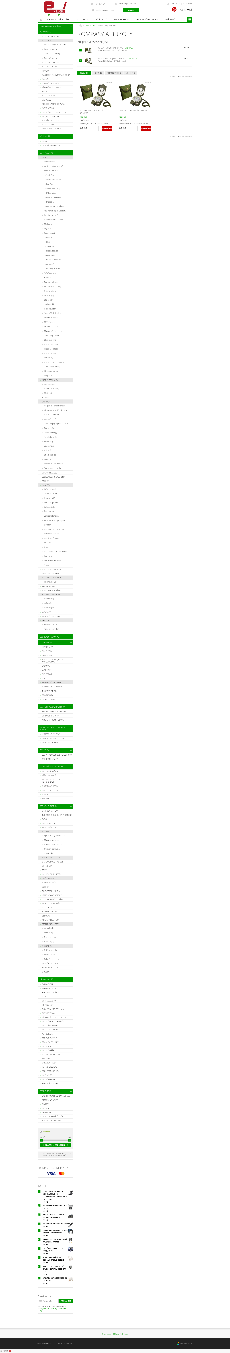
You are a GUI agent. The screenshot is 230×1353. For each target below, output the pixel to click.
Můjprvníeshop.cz (120, 1334)
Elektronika (46, 642)
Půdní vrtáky (49, 428)
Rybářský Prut (49, 827)
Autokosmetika (49, 66)
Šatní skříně (49, 511)
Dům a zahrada (121, 19)
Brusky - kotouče (51, 215)
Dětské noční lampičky (53, 1021)
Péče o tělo (46, 1091)
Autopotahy (48, 124)
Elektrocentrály (50, 340)
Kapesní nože (50, 882)
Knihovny (48, 556)
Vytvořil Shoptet (186, 1343)
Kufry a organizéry (51, 874)
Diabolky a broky (51, 937)
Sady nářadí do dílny (52, 313)
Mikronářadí (51, 193)
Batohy (45, 819)
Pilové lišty (50, 304)
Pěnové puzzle (49, 1038)
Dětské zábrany (49, 1000)
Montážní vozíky (53, 366)
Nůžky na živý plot (51, 414)
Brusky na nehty (50, 1100)
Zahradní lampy (50, 432)
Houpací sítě (49, 498)
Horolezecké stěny (51, 903)
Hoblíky (47, 277)
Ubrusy (47, 547)
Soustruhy (48, 357)
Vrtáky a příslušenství (53, 166)
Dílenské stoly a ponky (54, 362)
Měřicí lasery (49, 322)
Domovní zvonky (50, 573)
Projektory (47, 695)
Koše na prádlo (50, 489)
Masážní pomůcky (51, 840)
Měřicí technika (50, 380)
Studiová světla (50, 771)
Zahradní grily (49, 586)
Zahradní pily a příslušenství (56, 423)
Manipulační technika (53, 331)
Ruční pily (48, 459)
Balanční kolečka (51, 959)
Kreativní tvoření (50, 992)
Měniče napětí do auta (53, 104)
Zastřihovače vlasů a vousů (56, 1096)
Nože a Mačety (49, 878)
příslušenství (49, 775)
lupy (44, 678)
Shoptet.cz (106, 1334)
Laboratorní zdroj (51, 388)
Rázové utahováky (51, 83)
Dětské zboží (46, 979)
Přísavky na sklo (53, 335)
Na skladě (47, 1132)
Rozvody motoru (51, 49)
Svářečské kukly (53, 188)
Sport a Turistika (48, 806)
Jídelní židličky (49, 1067)
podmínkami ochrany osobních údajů (52, 1309)
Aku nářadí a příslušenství (55, 210)
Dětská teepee (49, 1046)
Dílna (45, 157)
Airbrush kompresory (53, 720)
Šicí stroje (47, 674)
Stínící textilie (50, 455)
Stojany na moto (50, 116)
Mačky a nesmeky (50, 920)
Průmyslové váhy (51, 326)
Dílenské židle (50, 353)
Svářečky (50, 175)
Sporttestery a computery (55, 835)
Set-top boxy (48, 699)
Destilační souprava (146, 19)
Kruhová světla (50, 790)
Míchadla (48, 224)
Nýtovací (50, 264)
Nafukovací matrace (52, 538)
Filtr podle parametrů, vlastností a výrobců (54, 1154)
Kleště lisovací (52, 251)
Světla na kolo (50, 954)
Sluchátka (47, 651)
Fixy (44, 996)
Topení (45, 397)
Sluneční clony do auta (54, 112)
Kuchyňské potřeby (51, 594)
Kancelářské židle (51, 533)
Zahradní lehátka (51, 516)
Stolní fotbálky (50, 1029)
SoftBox (46, 794)
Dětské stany (48, 1013)
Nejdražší (98, 73)
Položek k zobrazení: (55, 1145)
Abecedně (130, 73)
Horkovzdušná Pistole (53, 219)
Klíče (44, 91)
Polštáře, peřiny (51, 502)
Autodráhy (47, 1034)
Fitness (45, 831)
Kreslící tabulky (50, 1083)
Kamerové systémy (51, 734)
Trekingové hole (50, 911)
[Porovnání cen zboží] (6, 1351)
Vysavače (46, 100)
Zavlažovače (49, 446)
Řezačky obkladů (53, 268)
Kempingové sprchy (51, 895)
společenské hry (50, 1071)
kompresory (49, 161)
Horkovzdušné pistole (55, 206)
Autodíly (46, 40)
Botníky (47, 524)
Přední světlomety (51, 87)
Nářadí (45, 79)
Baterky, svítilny (50, 811)
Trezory (47, 565)
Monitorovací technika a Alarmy (52, 728)
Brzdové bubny (50, 58)
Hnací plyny (49, 941)
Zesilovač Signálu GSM (53, 477)
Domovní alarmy (50, 742)
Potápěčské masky (51, 891)
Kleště (49, 237)
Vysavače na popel (51, 616)
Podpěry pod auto (51, 120)
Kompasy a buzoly (51, 857)
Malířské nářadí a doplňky (55, 711)
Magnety (48, 375)
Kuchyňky (47, 1075)
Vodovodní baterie (51, 569)
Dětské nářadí (49, 1050)
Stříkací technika (50, 715)
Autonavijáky (48, 108)
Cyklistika (47, 946)
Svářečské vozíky (53, 179)
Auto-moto (83, 19)
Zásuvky (46, 666)
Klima (45, 141)
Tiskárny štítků (49, 691)
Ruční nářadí (49, 233)
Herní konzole (49, 1079)
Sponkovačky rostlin (52, 468)
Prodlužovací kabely (52, 286)
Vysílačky (46, 670)
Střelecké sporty (50, 924)
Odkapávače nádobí (52, 560)
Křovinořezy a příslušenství (55, 410)
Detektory (47, 866)
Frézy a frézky (50, 291)
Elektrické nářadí (51, 170)
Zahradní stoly (50, 507)
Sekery (45, 481)
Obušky (45, 971)
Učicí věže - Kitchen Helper (56, 551)
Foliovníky (48, 450)
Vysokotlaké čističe (52, 437)
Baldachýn (47, 984)
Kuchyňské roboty (51, 577)
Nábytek (46, 485)
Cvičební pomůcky (52, 849)
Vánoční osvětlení (51, 629)
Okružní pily (49, 295)
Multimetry (49, 393)
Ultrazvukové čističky (53, 1116)
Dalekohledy (48, 823)
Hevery (45, 71)
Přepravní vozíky (51, 371)
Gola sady (50, 255)
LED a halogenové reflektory (57, 755)
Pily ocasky (49, 228)
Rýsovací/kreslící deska (54, 1017)
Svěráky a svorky (51, 273)
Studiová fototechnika (51, 766)
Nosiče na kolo (50, 963)
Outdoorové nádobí (52, 862)
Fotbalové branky (51, 1054)
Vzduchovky (49, 928)
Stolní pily (48, 300)
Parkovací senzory (51, 128)
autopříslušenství (51, 62)
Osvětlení (169, 19)
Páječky (49, 184)
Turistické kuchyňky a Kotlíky (57, 815)
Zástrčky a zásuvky (52, 53)
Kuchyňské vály (50, 582)
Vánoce (46, 620)
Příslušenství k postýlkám (55, 520)
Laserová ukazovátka (53, 686)
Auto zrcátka (48, 95)
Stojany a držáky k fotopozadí (51, 780)
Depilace (46, 1108)
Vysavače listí (50, 419)
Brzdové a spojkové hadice (55, 44)
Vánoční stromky (51, 624)
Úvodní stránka (41, 19)
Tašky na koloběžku (52, 967)
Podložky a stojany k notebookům (52, 660)
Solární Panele (49, 472)
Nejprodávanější (114, 73)
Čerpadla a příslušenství (54, 405)
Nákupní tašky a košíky (54, 529)
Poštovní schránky (51, 590)
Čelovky (46, 916)
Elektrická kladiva (53, 197)
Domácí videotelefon (53, 738)
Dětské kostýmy (50, 1025)
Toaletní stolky (50, 493)
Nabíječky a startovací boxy (56, 75)
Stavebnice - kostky (52, 988)
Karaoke (46, 1058)
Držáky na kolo (50, 950)
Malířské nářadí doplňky (52, 707)
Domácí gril (49, 607)
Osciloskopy (49, 384)
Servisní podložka (53, 259)
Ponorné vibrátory (51, 282)
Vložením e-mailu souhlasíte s (52, 1308)
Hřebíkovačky (50, 308)
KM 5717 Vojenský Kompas (116, 48)
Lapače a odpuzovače (53, 463)
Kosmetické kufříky (51, 1120)
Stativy (45, 798)
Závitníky (50, 246)
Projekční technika (51, 682)
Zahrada (46, 401)
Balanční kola (49, 1062)
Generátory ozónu (51, 145)
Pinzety (45, 1104)
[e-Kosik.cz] (54, 8)
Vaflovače (48, 603)
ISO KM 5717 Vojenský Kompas (117, 58)
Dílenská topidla (51, 344)
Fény (44, 870)
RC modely (47, 1005)
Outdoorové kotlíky (52, 899)
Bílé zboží (101, 19)
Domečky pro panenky (53, 1009)
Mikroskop (47, 655)
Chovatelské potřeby (58, 19)
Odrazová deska (50, 786)
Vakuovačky (49, 598)
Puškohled (47, 907)
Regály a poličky (50, 1042)
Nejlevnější (84, 73)
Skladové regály (51, 317)
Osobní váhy (48, 853)
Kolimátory (48, 932)
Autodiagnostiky (50, 36)
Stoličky (47, 542)
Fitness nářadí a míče (53, 844)
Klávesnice (47, 647)
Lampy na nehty (49, 1112)
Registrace (187, 4)
